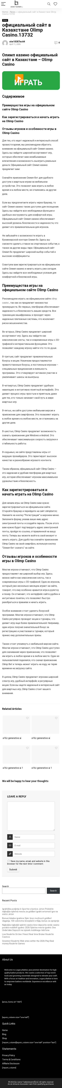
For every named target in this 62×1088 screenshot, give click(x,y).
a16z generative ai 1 (13, 768)
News (12, 12)
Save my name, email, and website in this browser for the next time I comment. (28, 862)
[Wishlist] (55, 4)
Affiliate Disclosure (10, 1063)
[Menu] (3, 4)
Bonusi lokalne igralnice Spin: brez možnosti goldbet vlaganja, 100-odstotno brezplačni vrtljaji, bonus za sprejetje (30, 919)
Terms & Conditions (11, 1059)
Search (5, 886)
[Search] (48, 4)
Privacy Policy (8, 1055)
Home (5, 12)
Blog (4, 1034)
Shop (4, 1038)
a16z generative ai (12, 738)
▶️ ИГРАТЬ (28, 80)
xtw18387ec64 (17, 41)
